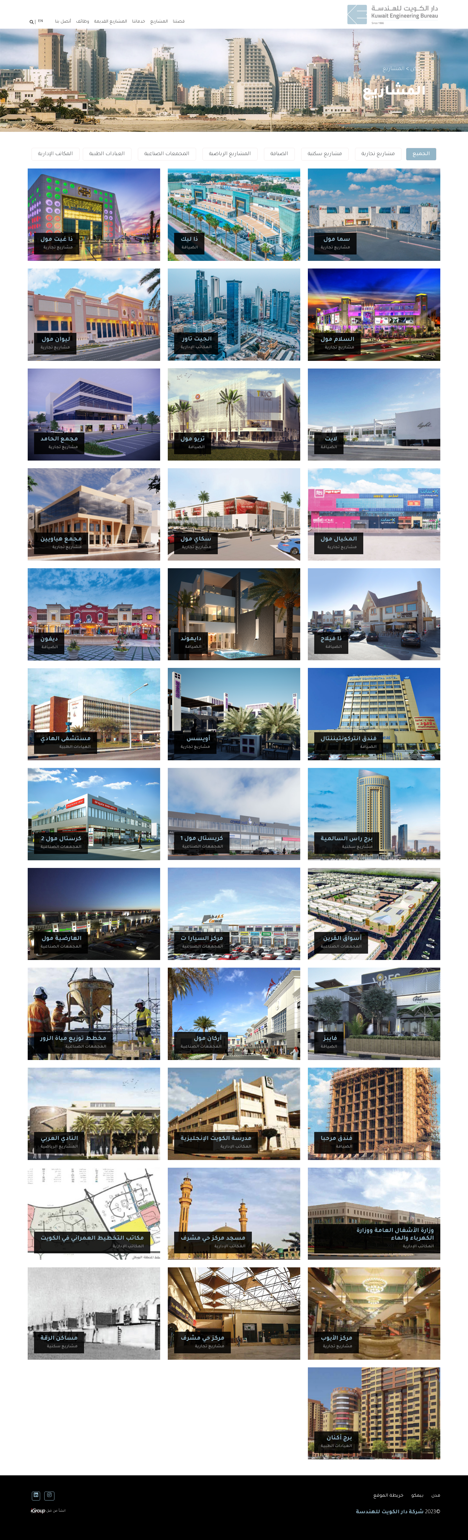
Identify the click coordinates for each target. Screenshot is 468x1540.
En (40, 21)
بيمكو (417, 1496)
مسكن (418, 69)
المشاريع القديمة (110, 21)
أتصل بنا (63, 21)
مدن (435, 1496)
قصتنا (179, 21)
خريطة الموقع (388, 1496)
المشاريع (159, 21)
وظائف (82, 21)
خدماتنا (138, 21)
